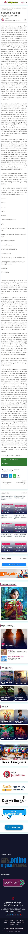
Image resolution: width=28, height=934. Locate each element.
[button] (26, 2)
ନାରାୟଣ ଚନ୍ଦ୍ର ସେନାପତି (10, 8)
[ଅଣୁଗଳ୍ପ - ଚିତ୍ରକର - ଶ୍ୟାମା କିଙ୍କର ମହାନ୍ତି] (4, 652)
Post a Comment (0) (14, 564)
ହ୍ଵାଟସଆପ (14, 476)
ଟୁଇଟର (10, 476)
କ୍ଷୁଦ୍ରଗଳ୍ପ (16, 469)
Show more (24, 492)
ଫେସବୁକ (5, 475)
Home (2, 8)
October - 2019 (8, 469)
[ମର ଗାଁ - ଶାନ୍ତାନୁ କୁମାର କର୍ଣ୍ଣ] (4, 658)
